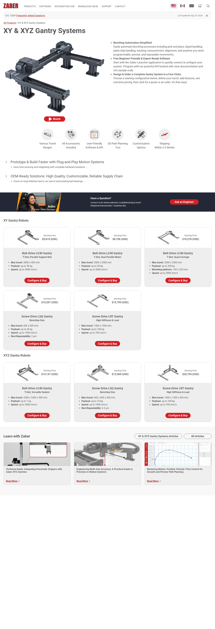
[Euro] (192, 6)
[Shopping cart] (200, 5)
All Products (10, 23)
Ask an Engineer (184, 201)
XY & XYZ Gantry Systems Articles (158, 436)
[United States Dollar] (174, 6)
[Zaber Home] (11, 5)
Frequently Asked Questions (30, 15)
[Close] (207, 16)
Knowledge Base (88, 6)
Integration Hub (65, 6)
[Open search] (207, 5)
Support (107, 6)
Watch (56, 118)
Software (45, 6)
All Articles (197, 436)
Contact (120, 6)
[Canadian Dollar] (183, 6)
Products (30, 6)
